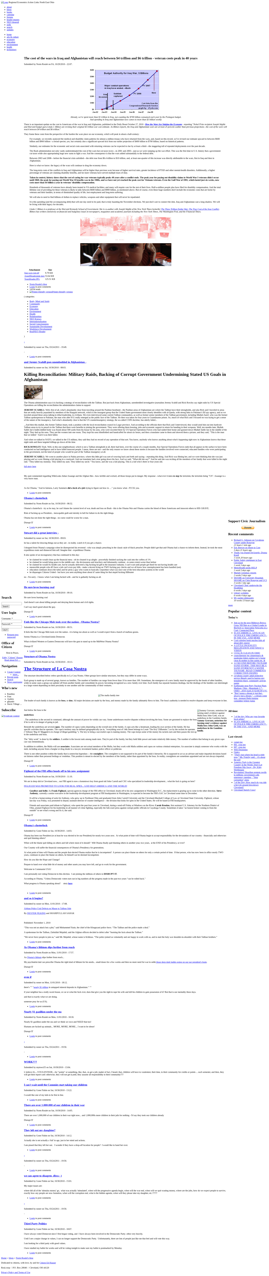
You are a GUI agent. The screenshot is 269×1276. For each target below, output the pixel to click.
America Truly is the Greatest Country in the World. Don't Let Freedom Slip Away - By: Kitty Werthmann (248, 766)
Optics (237, 752)
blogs (9, 9)
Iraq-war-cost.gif (31, 273)
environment (12, 44)
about (9, 7)
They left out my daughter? (39, 1130)
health (9, 47)
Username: (7, 618)
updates (10, 30)
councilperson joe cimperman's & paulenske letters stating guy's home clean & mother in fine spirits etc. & (249, 658)
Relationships (35, 316)
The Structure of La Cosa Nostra (55, 668)
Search (10, 679)
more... (16, 674)
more (230, 605)
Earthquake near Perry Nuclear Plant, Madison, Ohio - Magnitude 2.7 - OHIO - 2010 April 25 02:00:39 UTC (250, 688)
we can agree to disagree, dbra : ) (43, 1175)
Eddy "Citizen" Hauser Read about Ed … (12, 658)
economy (11, 39)
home (9, 34)
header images (13, 19)
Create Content (13, 672)
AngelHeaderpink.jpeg (34, 276)
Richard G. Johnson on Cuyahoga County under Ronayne (249, 541)
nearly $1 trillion (41, 987)
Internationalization (38, 321)
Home (4, 1258)
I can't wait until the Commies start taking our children (55, 1084)
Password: (7, 624)
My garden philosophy (244, 598)
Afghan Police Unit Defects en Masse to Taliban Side (47, 908)
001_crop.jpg (240, 744)
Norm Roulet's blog (38, 284)
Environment (35, 311)
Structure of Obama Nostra (39, 656)
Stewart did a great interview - (41, 532)
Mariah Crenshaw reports (245, 573)
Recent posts (12, 677)
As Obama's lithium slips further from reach (49, 947)
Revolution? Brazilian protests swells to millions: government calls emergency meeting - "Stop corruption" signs (250, 776)
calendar (10, 14)
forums (10, 17)
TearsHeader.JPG (32, 279)
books (9, 12)
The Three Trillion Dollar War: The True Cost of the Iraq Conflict (190, 209)
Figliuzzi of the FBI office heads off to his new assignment (56, 771)
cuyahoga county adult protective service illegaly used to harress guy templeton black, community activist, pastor (250, 679)
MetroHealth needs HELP (245, 568)
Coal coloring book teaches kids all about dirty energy (249, 641)
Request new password (13, 635)
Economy (34, 306)
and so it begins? (33, 898)
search (9, 27)
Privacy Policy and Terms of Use (15, 1272)
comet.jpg (238, 742)
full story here (30, 466)
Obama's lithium (34, 957)
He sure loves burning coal (39, 587)
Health (32, 314)
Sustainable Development (41, 326)
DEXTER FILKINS (36, 913)
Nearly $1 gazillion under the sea (43, 1011)
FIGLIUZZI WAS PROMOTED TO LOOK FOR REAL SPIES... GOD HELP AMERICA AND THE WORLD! (75, 786)
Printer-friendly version (62, 292)
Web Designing (241, 749)
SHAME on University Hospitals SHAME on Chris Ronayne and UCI (250, 579)
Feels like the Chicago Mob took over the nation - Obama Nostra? (62, 621)
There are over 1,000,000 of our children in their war (54, 1105)
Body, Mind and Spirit (39, 301)
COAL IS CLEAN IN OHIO (247, 653)
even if (27, 977)
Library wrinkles (241, 593)
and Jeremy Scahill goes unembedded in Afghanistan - (55, 362)
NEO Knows (35, 319)
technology (12, 49)
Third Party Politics (35, 1223)
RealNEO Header (37, 331)
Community (35, 304)
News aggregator (14, 682)
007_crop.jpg (240, 747)
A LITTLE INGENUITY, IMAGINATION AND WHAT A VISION (249, 648)
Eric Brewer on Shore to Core (247, 547)
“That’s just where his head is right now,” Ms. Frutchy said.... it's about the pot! (249, 757)
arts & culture (13, 37)
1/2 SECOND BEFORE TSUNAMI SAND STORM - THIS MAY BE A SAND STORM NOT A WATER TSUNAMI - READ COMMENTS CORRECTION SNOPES (250, 668)
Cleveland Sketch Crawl (244, 790)
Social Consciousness (39, 324)
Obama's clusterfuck (35, 498)
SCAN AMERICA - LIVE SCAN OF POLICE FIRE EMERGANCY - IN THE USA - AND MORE (250, 635)
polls (9, 25)
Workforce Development (40, 329)
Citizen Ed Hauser (48, 1263)
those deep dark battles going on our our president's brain (181, 962)
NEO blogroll (13, 22)
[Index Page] (4, 2)
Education (34, 309)
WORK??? (30, 1061)
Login (32, 287)
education (11, 42)
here (70, 883)
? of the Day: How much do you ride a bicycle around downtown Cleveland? (250, 785)
